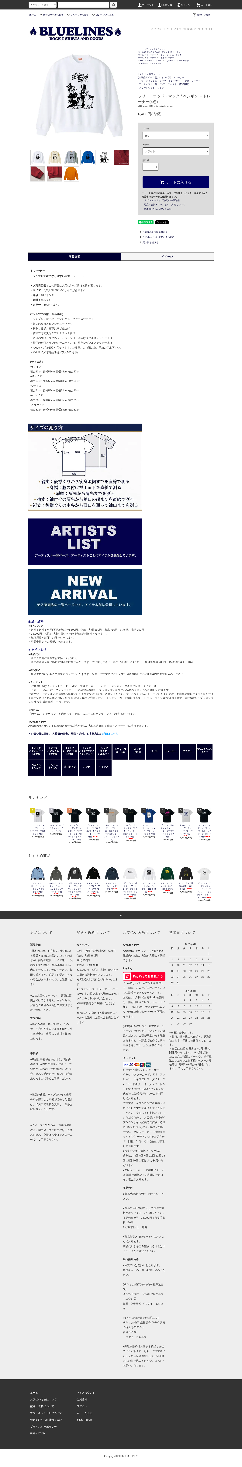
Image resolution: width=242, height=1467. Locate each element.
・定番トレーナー (166, 58)
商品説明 (75, 256)
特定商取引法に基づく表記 (46, 1419)
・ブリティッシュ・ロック (170, 55)
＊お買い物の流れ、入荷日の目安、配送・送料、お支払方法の (73, 733)
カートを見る (84, 1413)
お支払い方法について (43, 1399)
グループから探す (80, 14)
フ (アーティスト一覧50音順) (176, 60)
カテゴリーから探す (53, 14)
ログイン (186, 5)
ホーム (32, 14)
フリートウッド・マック (150, 63)
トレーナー (151, 55)
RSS (33, 1433)
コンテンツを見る (105, 14)
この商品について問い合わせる (158, 237)
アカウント (148, 5)
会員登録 (167, 5)
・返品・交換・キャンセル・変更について (163, 204)
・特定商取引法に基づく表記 (156, 208)
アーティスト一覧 (154, 60)
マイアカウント (86, 1392)
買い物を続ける (150, 242)
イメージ (167, 256)
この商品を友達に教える (155, 232)
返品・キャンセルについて (46, 1413)
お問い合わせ (203, 14)
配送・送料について (42, 1406)
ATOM (41, 1433)
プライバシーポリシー (43, 1426)
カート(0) (206, 5)
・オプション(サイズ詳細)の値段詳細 (161, 200)
